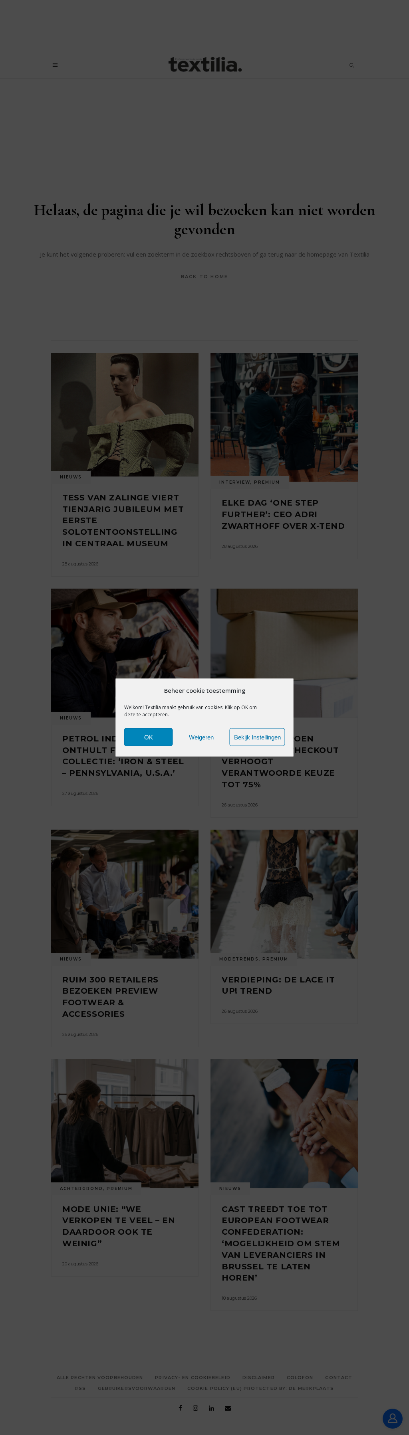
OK (148, 736)
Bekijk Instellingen (257, 736)
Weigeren (201, 736)
